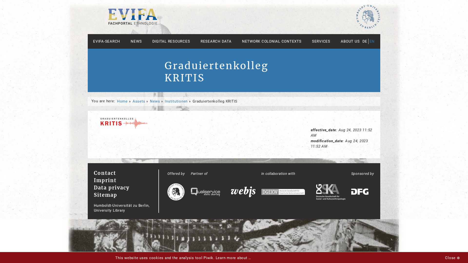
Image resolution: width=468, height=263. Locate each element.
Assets (139, 101)
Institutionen (176, 101)
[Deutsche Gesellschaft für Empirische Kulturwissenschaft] (283, 192)
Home (122, 101)
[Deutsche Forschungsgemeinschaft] (360, 192)
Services (321, 41)
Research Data (216, 41)
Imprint (105, 180)
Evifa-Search (106, 41)
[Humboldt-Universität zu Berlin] (368, 27)
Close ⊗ (452, 258)
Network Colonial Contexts (272, 41)
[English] (132, 23)
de (365, 41)
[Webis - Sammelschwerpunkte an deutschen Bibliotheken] (243, 192)
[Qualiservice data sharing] (205, 192)
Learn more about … (233, 258)
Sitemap (105, 195)
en (372, 41)
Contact (105, 173)
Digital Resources (171, 41)
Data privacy (111, 188)
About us (350, 41)
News (136, 41)
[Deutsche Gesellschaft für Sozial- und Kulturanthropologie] (330, 192)
